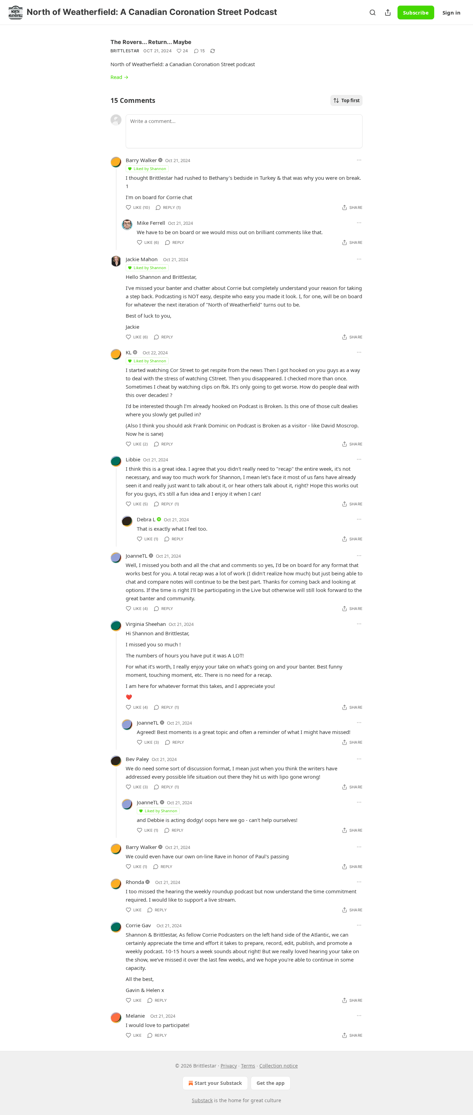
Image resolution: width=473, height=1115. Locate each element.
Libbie (133, 459)
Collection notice (278, 1065)
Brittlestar (124, 50)
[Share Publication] (388, 12)
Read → (119, 76)
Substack (202, 1100)
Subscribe (416, 12)
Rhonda (135, 881)
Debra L (146, 519)
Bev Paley (137, 758)
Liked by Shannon (150, 168)
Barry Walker (141, 160)
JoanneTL (137, 555)
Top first (350, 100)
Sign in (452, 12)
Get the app (271, 1083)
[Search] (373, 12)
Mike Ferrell (151, 222)
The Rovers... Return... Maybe (150, 41)
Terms (248, 1065)
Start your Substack (218, 1083)
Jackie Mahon (142, 259)
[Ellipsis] (359, 160)
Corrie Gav (138, 925)
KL (129, 352)
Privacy (229, 1065)
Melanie (135, 1015)
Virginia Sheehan (146, 623)
